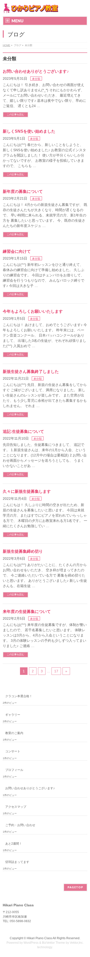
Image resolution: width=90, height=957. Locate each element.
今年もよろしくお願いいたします (33, 311)
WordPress (31, 942)
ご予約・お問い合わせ (20, 825)
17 (56, 671)
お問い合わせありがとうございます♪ (36, 71)
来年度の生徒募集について (27, 611)
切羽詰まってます (17, 862)
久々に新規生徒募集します (27, 491)
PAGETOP (75, 887)
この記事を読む (15, 114)
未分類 (36, 78)
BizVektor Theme (53, 942)
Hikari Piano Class (39, 938)
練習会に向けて (17, 251)
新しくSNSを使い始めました (29, 131)
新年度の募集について (23, 191)
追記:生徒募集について (23, 431)
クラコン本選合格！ (18, 696)
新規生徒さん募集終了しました (31, 371)
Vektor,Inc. (77, 942)
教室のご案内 (14, 733)
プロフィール (14, 770)
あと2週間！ (13, 843)
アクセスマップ (15, 807)
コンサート (12, 751)
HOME (6, 45)
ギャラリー (12, 714)
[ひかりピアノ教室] (31, 8)
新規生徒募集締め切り (23, 551)
